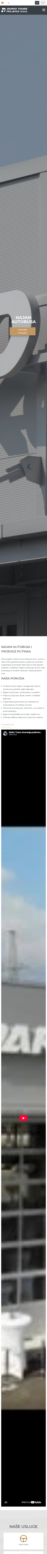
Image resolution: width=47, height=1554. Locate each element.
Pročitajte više (7, 724)
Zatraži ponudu (22, 331)
